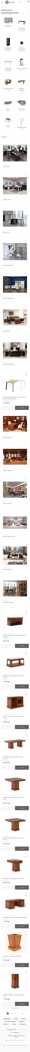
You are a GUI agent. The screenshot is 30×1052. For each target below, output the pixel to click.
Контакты (22, 1024)
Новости (6, 1024)
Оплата (23, 1019)
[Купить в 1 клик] (26, 375)
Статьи (14, 1024)
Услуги (16, 1019)
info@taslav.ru (16, 1032)
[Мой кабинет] (24, 2)
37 (22, 1013)
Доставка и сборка (10, 1021)
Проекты (21, 1021)
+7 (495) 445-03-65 (11, 1029)
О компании (7, 1019)
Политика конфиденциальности (15, 1040)
